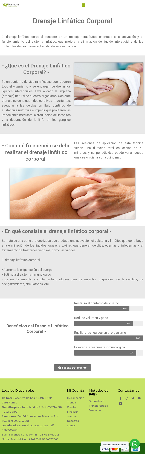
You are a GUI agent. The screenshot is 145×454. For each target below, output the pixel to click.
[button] (72, 367)
